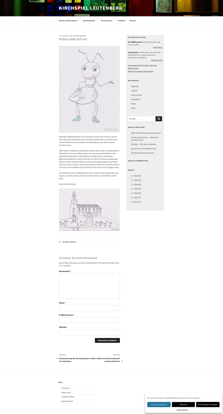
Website (63, 327)
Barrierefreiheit (67, 401)
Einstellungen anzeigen (207, 405)
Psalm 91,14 (157, 47)
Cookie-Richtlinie (182, 410)
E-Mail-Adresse (66, 315)
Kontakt (133, 21)
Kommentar (65, 271)
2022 (136, 193)
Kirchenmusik (106, 21)
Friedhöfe (121, 21)
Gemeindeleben (89, 21)
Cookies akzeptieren (159, 405)
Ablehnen (183, 405)
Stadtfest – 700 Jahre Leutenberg (143, 144)
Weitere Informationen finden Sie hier (140, 71)
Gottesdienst (136, 99)
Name (62, 303)
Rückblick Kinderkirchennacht (142, 153)
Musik (133, 108)
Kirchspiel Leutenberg (91, 8)
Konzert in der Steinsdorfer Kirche (143, 149)
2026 (136, 176)
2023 (136, 189)
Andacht (134, 91)
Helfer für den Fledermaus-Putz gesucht (146, 133)
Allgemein (135, 86)
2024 (136, 184)
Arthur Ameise (69, 242)
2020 (136, 202)
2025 (136, 180)
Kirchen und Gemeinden (68, 21)
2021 (136, 197)
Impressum (66, 388)
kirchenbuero (79, 36)
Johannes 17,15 (156, 60)
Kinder (133, 104)
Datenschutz (66, 392)
